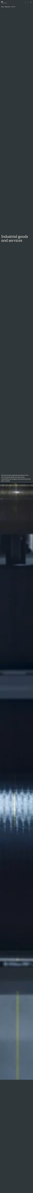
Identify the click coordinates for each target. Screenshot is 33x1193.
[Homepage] (5, 2)
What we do (7, 6)
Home (2, 6)
